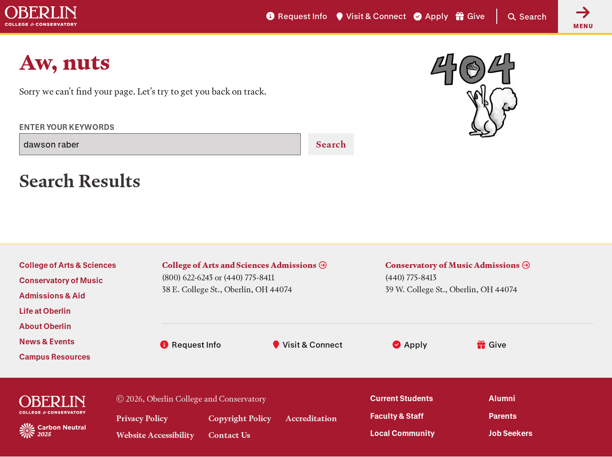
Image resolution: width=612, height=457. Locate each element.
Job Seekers (511, 432)
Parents (503, 415)
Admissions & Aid (52, 295)
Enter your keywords (66, 126)
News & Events (47, 341)
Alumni (502, 398)
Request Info (302, 16)
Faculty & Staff (397, 415)
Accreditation (311, 418)
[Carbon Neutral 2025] (52, 431)
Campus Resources (54, 356)
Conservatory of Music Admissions (452, 265)
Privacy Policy (142, 418)
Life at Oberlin (45, 310)
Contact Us (229, 435)
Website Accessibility (155, 435)
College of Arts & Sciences (67, 264)
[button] (521, 16)
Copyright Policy (239, 418)
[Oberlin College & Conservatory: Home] (41, 16)
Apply (436, 16)
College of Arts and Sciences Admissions (239, 265)
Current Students (401, 398)
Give (476, 16)
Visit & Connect (376, 16)
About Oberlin (45, 325)
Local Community (402, 432)
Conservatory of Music (61, 280)
